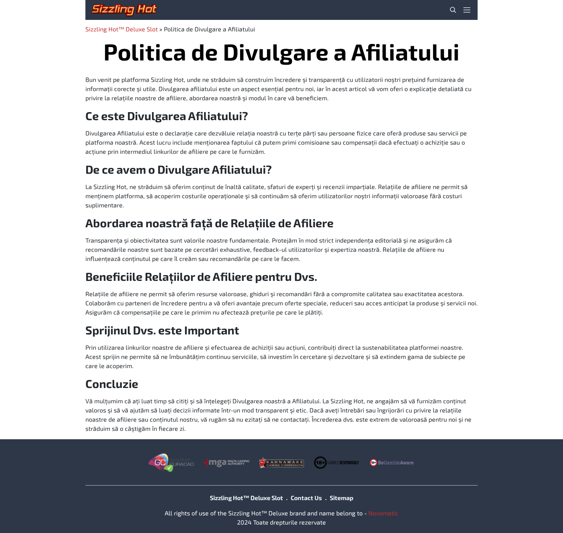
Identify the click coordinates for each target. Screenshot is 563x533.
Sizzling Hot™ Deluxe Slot (121, 29)
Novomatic (383, 513)
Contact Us (306, 497)
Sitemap (342, 497)
